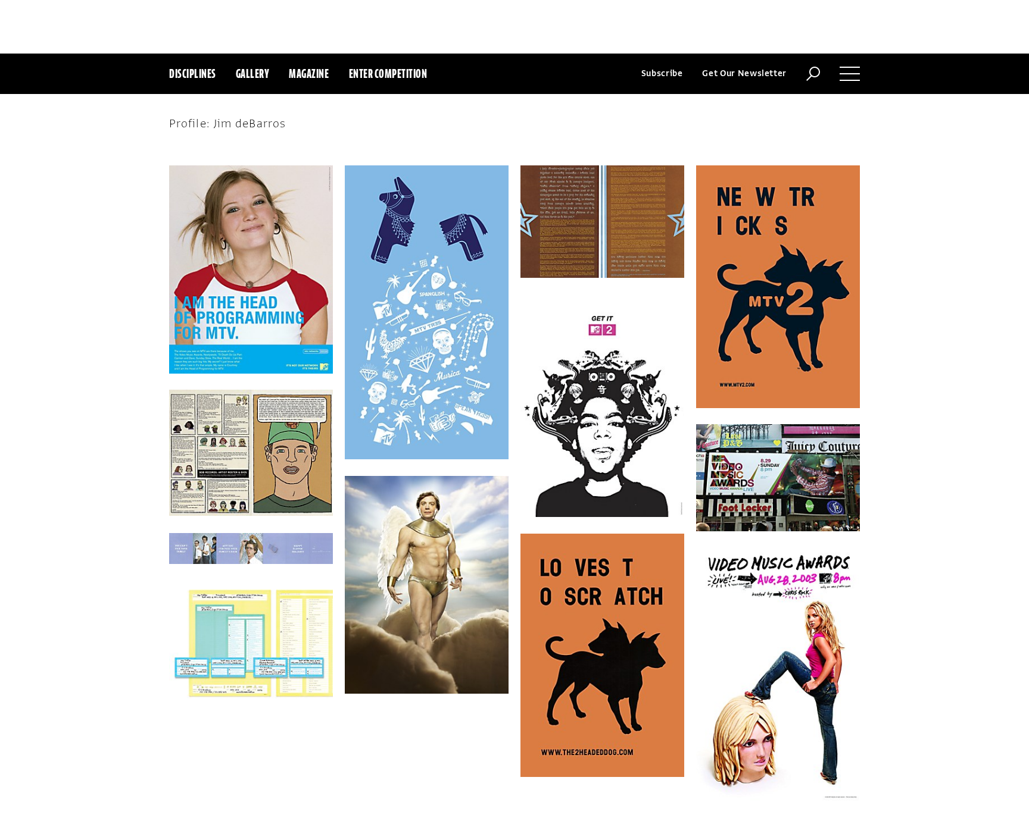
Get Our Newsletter (744, 73)
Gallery (253, 73)
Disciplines (192, 73)
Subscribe (662, 73)
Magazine (309, 73)
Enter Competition (388, 73)
